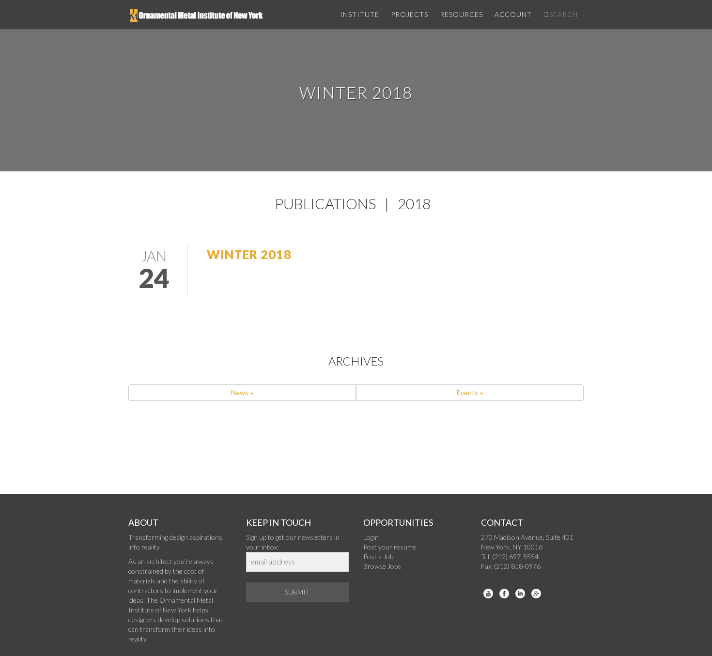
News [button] (240, 392)
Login (371, 537)
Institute (359, 14)
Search (563, 14)
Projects (409, 14)
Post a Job (378, 556)
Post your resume (389, 547)
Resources (461, 14)
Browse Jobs (382, 566)
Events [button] (468, 392)
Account (513, 14)
